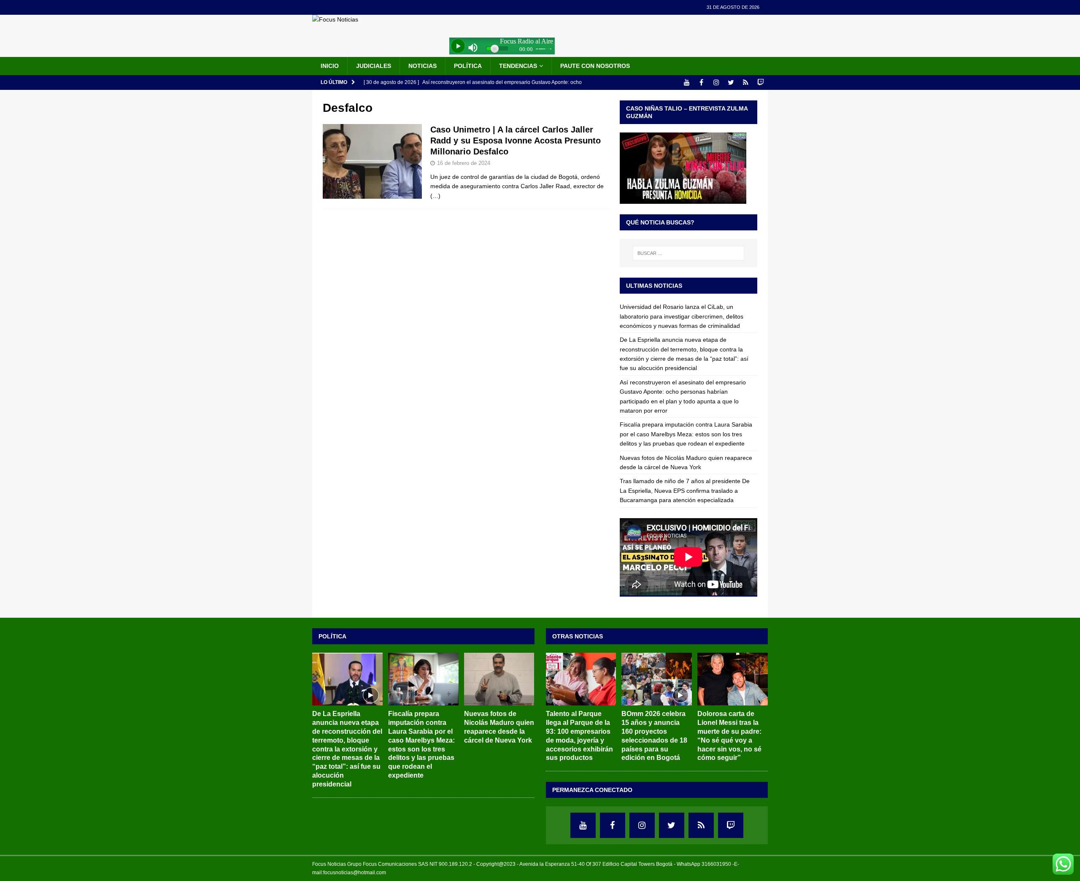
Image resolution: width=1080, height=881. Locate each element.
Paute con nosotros (595, 65)
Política (468, 65)
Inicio (330, 65)
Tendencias (518, 65)
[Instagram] (716, 82)
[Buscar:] (688, 253)
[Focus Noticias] (335, 19)
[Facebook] (701, 82)
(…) (435, 195)
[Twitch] (760, 82)
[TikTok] (745, 82)
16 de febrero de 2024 (463, 163)
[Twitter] (731, 82)
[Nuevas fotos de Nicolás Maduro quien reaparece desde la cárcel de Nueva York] (499, 679)
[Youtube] (686, 82)
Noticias (422, 65)
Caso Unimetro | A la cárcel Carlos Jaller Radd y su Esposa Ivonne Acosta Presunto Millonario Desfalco (515, 140)
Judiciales (373, 65)
